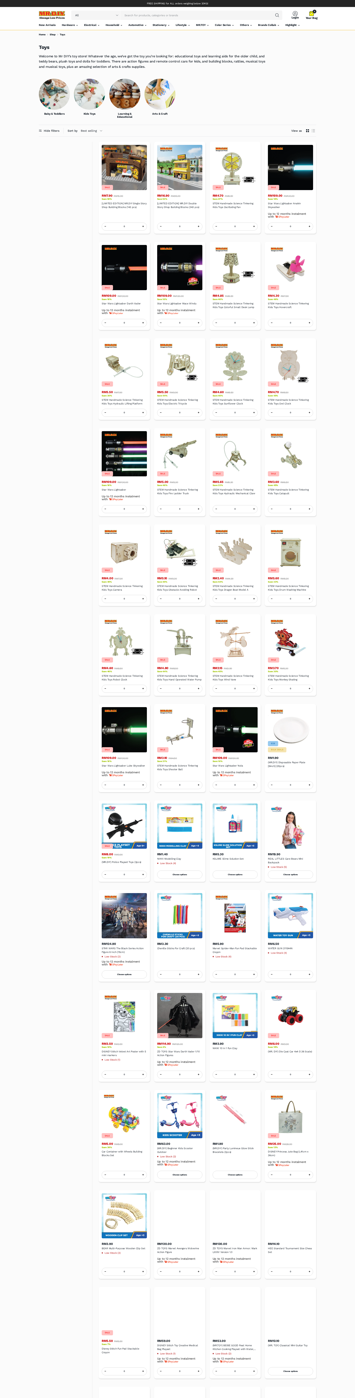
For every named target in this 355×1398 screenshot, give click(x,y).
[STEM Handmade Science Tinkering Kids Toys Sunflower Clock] (235, 364)
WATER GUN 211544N (280, 948)
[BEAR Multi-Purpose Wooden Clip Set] (124, 1216)
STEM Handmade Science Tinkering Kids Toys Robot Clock (122, 677)
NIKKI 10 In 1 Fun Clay (225, 1048)
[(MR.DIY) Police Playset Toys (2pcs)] (124, 826)
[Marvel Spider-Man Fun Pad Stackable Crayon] (235, 915)
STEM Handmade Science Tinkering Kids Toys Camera (122, 588)
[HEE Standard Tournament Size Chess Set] (290, 1216)
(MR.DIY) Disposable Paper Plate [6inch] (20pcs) (286, 764)
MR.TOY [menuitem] (201, 25)
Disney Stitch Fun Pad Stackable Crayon (120, 1350)
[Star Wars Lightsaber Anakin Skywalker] (290, 167)
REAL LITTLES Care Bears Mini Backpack (285, 860)
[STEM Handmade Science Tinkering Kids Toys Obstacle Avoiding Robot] (179, 550)
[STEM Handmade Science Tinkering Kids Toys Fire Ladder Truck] (179, 453)
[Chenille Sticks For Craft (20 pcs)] (179, 915)
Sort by (72, 130)
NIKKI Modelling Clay (169, 858)
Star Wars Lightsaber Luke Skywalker (123, 765)
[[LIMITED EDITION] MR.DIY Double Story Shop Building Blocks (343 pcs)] (179, 167)
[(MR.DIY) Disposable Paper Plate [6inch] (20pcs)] (290, 729)
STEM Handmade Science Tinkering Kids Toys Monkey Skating (288, 677)
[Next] (316, 98)
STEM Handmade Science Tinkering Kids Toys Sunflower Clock (233, 401)
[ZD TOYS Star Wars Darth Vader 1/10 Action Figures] (179, 1015)
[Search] (277, 15)
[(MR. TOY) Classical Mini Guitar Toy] (290, 1312)
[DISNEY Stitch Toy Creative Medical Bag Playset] (179, 1312)
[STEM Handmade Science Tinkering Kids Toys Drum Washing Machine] (290, 550)
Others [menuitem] (244, 25)
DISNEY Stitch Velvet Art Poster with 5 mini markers (124, 1053)
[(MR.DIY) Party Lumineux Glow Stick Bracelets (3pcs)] (235, 1115)
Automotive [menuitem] (135, 25)
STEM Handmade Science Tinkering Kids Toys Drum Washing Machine (288, 588)
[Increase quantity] (143, 226)
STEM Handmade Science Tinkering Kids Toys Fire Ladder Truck (177, 491)
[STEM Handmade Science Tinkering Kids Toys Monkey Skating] (290, 640)
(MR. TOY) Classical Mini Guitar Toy (287, 1345)
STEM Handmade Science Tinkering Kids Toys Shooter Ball (177, 767)
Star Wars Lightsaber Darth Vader (121, 303)
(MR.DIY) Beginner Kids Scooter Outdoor (175, 1150)
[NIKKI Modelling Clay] (179, 826)
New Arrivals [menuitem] (47, 25)
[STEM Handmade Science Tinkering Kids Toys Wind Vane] (235, 640)
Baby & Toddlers (54, 113)
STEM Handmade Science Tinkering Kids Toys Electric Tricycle (177, 401)
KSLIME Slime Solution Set (228, 858)
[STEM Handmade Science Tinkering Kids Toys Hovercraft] (290, 267)
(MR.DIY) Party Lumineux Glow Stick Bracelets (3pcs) (233, 1150)
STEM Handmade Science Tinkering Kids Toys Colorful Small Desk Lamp (233, 305)
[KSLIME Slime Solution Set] (235, 826)
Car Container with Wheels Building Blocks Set (122, 1153)
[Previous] (39, 98)
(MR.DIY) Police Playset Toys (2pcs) (121, 862)
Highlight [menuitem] (291, 25)
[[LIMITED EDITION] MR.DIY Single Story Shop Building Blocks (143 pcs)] (124, 167)
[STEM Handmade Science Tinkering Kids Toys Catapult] (290, 453)
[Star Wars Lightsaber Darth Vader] (124, 267)
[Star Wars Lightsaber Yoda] (235, 729)
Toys (62, 34)
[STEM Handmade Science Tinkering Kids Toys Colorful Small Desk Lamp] (235, 267)
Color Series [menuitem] (223, 25)
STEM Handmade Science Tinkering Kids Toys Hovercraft (288, 305)
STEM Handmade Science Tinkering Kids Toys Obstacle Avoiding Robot (177, 588)
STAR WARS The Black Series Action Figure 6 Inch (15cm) (123, 950)
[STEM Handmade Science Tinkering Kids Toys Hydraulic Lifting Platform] (124, 364)
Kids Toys (90, 113)
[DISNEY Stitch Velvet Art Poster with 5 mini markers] (124, 1015)
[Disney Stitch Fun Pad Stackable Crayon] (124, 1312)
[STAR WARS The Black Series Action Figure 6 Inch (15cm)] (124, 915)
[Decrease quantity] (105, 226)
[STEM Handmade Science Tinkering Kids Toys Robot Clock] (124, 640)
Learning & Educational (124, 115)
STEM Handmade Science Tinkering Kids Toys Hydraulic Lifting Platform (122, 401)
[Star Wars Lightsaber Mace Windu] (179, 267)
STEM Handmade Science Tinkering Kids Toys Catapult (288, 491)
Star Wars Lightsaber (114, 489)
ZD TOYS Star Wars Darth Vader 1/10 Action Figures (178, 1053)
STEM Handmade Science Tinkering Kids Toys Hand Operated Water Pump (179, 677)
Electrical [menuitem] (90, 25)
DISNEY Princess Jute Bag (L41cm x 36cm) (288, 1153)
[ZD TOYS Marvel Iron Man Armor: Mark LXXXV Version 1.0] (235, 1216)
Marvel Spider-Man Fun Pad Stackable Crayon (235, 950)
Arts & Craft (160, 113)
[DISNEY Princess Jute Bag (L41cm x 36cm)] (290, 1115)
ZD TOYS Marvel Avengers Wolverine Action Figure (178, 1250)
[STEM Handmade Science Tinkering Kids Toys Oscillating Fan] (235, 167)
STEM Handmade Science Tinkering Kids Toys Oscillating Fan (233, 205)
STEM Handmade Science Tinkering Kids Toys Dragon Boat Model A (233, 588)
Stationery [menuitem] (159, 25)
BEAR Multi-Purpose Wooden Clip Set (123, 1248)
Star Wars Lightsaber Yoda (228, 765)
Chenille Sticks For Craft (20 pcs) (176, 948)
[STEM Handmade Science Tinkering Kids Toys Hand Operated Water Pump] (179, 640)
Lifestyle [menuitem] (181, 25)
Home (42, 34)
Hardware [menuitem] (68, 25)
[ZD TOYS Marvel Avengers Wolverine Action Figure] (179, 1216)
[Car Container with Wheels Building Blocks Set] (124, 1115)
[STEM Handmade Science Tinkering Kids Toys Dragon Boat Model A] (235, 550)
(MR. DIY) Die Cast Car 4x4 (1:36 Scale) (290, 1051)
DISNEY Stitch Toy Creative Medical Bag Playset (177, 1347)
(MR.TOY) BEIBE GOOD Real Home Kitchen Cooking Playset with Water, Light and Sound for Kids (233, 1347)
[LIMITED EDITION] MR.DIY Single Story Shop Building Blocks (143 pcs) (124, 205)
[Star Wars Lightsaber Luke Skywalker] (124, 729)
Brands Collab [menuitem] (267, 25)
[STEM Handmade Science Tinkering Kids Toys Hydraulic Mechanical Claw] (235, 453)
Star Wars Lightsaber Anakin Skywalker (284, 205)
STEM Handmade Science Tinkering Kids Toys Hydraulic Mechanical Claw (234, 491)
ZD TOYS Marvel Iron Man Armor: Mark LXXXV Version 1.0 (235, 1250)
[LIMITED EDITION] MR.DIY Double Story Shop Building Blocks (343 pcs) (178, 205)
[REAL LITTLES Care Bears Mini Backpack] (290, 826)
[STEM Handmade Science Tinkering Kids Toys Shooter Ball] (179, 729)
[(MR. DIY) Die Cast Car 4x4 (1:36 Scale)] (290, 1015)
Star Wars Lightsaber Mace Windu (176, 303)
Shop (53, 34)
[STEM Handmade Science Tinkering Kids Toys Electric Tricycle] (179, 364)
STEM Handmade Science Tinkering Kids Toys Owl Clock (288, 401)
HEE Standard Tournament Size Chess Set (290, 1250)
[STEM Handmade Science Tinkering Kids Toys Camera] (124, 550)
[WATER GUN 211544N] (290, 915)
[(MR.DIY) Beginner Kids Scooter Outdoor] (179, 1115)
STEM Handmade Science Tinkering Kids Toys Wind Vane (233, 677)
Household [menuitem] (112, 25)
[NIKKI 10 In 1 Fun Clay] (235, 1015)
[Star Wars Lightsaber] (124, 453)
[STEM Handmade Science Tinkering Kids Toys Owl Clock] (290, 364)
